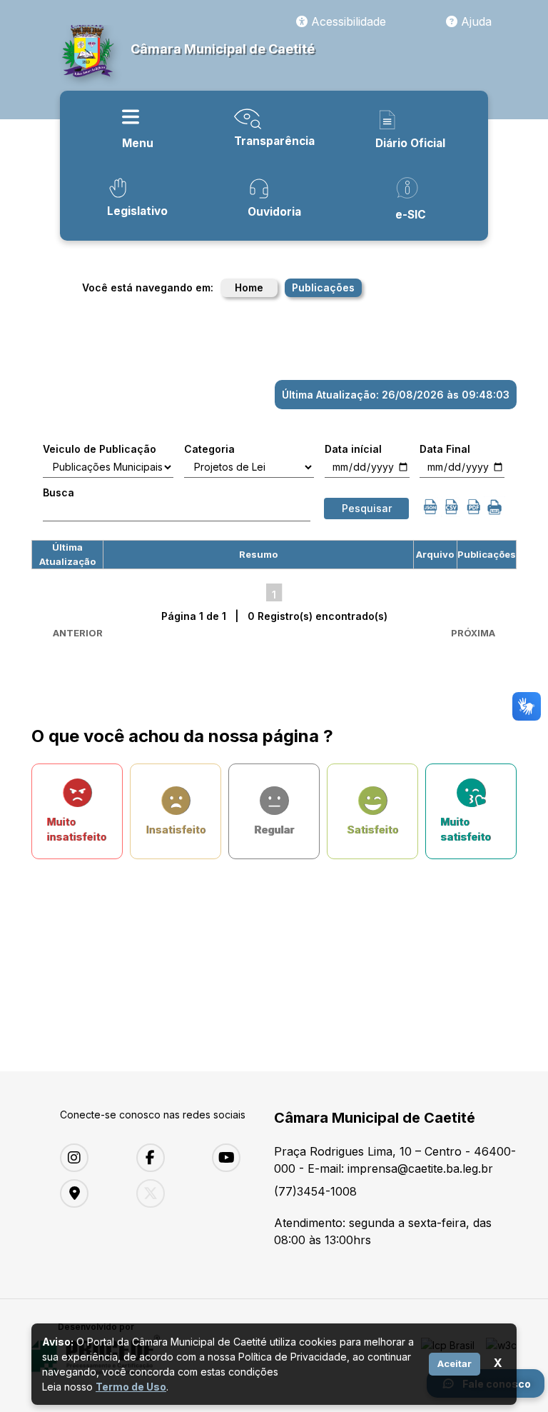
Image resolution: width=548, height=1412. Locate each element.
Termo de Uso (131, 1387)
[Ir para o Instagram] (87, 1157)
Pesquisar (367, 508)
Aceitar (454, 1363)
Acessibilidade (347, 21)
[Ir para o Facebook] (163, 1157)
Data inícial (353, 449)
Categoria (209, 449)
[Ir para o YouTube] (239, 1157)
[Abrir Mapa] (87, 1193)
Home (249, 287)
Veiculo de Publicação (99, 449)
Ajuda (474, 21)
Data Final (445, 449)
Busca (58, 492)
